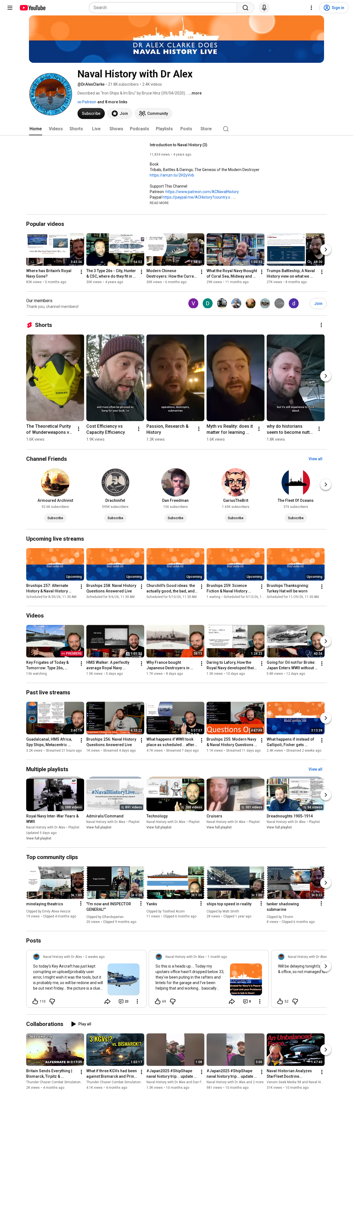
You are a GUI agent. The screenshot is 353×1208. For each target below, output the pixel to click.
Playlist (73, 827)
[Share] (107, 1001)
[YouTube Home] (32, 7)
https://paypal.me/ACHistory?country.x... (197, 197)
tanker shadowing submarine (283, 907)
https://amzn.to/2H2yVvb (172, 175)
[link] (86, 980)
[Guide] (10, 7)
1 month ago (217, 957)
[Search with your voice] (264, 7)
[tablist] (176, 129)
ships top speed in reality (229, 904)
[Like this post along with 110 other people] (35, 1001)
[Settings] (311, 7)
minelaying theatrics (44, 904)
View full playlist (38, 838)
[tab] (35, 129)
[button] (159, 202)
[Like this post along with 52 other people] (280, 1001)
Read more (159, 203)
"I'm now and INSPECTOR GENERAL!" (108, 907)
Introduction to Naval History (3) (178, 145)
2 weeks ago (95, 957)
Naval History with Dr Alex (45, 827)
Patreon (88, 102)
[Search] (245, 7)
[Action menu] (80, 903)
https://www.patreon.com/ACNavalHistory (202, 191)
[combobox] (164, 7)
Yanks (151, 904)
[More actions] (81, 272)
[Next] (325, 249)
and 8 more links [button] (112, 102)
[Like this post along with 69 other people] (157, 1001)
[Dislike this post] (52, 1001)
